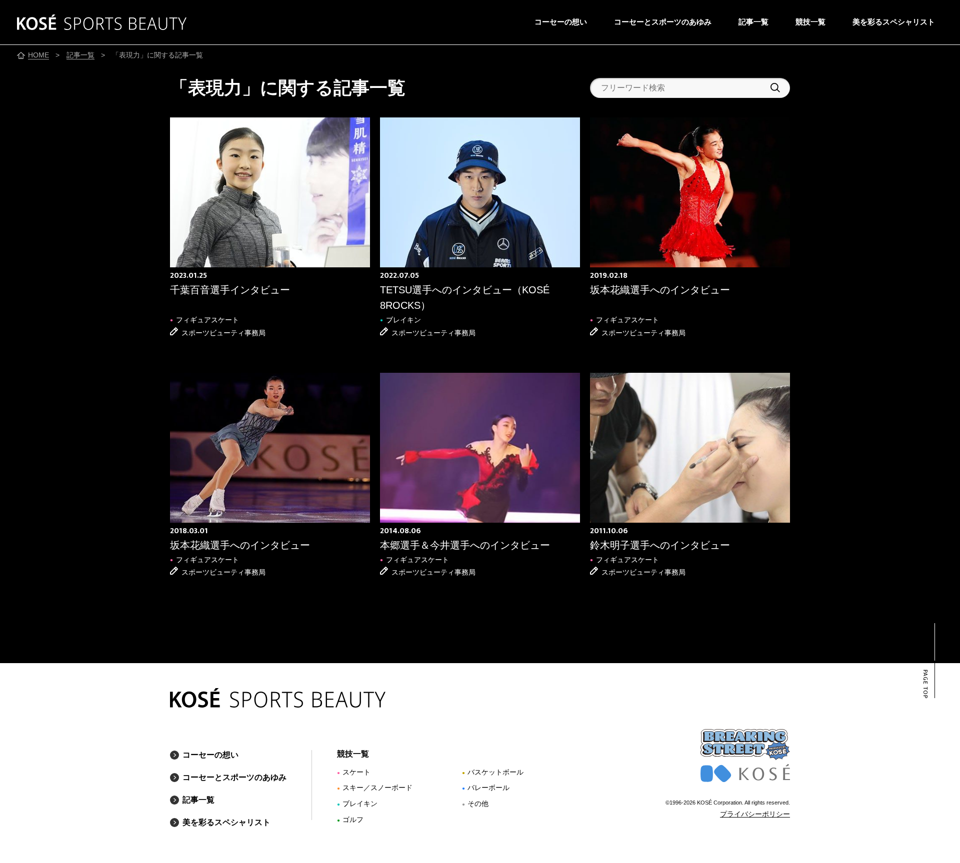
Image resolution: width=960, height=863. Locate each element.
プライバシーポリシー (755, 814)
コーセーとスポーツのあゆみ (663, 21)
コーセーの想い (560, 21)
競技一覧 (811, 21)
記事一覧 (753, 21)
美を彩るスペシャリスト (893, 21)
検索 (775, 87)
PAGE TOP (925, 684)
